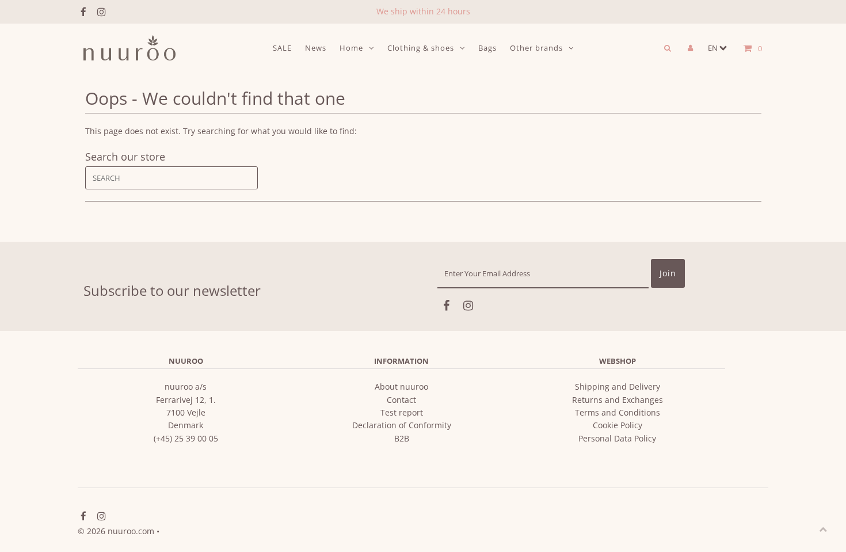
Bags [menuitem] (487, 48)
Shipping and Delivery (617, 386)
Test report (401, 412)
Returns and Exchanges (617, 399)
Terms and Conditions (617, 412)
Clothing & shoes (420, 48)
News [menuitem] (315, 48)
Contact (401, 399)
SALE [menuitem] (282, 48)
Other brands (536, 48)
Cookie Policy (617, 425)
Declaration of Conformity (401, 425)
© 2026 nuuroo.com (116, 531)
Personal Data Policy (617, 438)
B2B (401, 438)
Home (351, 48)
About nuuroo (401, 386)
